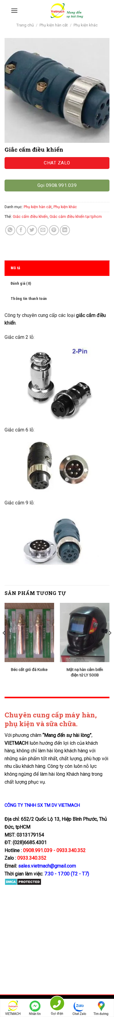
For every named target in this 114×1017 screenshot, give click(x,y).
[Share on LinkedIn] (65, 230)
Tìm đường (101, 1013)
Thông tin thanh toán (29, 298)
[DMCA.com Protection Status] (23, 881)
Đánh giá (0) (21, 283)
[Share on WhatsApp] (10, 230)
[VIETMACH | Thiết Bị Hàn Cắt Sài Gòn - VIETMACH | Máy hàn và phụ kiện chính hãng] (67, 10)
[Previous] (4, 645)
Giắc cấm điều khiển (30, 216)
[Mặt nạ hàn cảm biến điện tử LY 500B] (84, 632)
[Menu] (14, 10)
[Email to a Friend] (43, 230)
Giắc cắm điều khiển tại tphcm (76, 216)
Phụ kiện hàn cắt (54, 25)
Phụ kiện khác (86, 25)
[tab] (57, 268)
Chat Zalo (79, 1013)
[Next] (110, 645)
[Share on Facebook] (21, 230)
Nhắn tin (35, 1013)
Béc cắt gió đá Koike (29, 669)
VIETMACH (13, 1013)
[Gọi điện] (57, 1004)
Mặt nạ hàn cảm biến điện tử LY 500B (85, 672)
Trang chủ (25, 25)
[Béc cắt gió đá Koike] (29, 632)
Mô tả (15, 268)
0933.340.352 (32, 858)
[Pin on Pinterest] (54, 230)
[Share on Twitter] (32, 230)
